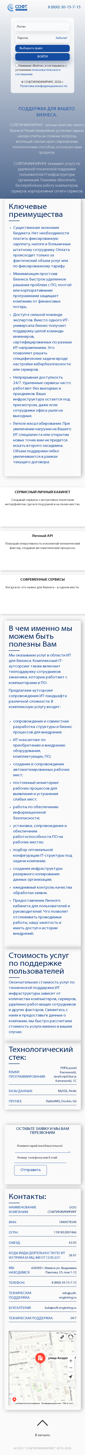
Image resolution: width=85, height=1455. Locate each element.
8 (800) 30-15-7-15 (64, 7)
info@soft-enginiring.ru (67, 1295)
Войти (42, 56)
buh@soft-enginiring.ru (60, 1308)
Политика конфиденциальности (43, 86)
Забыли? (62, 38)
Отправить (30, 1170)
